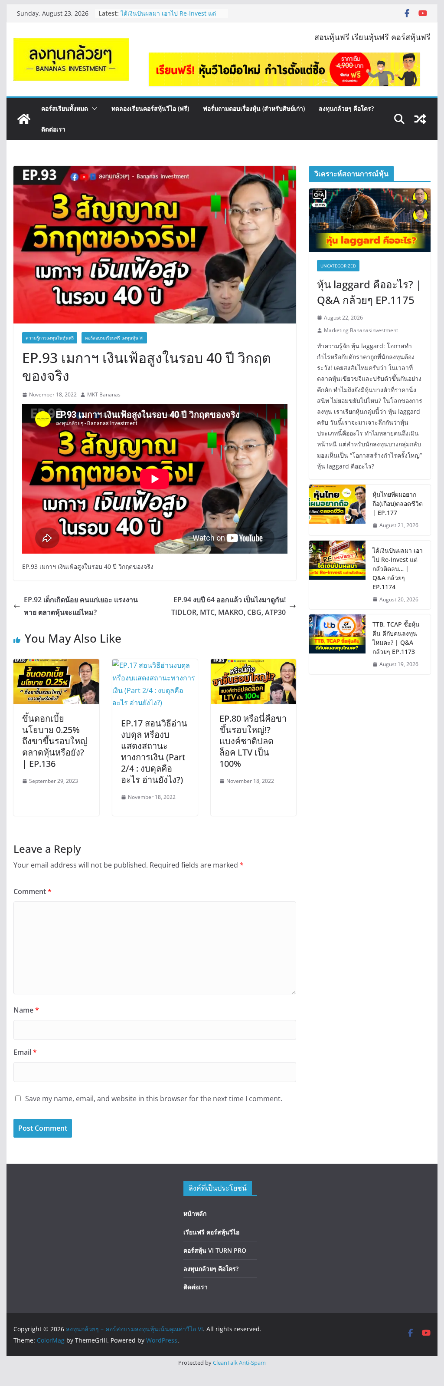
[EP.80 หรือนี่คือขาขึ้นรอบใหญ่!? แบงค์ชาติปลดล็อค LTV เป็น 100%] (253, 665)
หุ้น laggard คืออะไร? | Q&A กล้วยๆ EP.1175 (369, 292)
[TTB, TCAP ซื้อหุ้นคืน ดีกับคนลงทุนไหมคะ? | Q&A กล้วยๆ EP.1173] (337, 644)
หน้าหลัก (194, 1213)
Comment (32, 891)
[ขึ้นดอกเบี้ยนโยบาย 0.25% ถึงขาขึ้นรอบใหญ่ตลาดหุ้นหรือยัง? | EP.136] (56, 665)
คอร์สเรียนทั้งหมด (64, 108)
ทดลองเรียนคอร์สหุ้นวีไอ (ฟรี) (150, 108)
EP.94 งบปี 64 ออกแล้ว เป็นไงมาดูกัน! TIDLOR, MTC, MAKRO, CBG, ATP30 (228, 606)
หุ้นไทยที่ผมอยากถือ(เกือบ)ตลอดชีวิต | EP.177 (397, 503)
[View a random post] (420, 119)
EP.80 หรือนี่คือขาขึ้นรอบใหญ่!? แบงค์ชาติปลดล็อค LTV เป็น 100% (253, 741)
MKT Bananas (104, 394)
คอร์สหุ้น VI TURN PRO (214, 1250)
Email (25, 1052)
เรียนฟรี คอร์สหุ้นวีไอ (211, 1232)
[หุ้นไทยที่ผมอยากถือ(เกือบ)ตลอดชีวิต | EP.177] (337, 510)
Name (26, 1010)
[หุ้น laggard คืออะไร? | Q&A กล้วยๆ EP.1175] (369, 220)
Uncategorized (338, 266)
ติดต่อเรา (53, 129)
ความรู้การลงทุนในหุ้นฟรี (50, 338)
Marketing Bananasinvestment (361, 330)
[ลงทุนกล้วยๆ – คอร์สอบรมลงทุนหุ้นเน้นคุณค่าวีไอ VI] (23, 119)
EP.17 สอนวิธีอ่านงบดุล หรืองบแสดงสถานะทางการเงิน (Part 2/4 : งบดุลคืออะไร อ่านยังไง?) (154, 751)
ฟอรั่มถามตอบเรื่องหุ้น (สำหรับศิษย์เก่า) (254, 108)
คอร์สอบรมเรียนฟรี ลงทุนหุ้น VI (114, 338)
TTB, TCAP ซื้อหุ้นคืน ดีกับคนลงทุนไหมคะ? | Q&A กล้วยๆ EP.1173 (396, 638)
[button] (93, 108)
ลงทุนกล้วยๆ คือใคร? (346, 108)
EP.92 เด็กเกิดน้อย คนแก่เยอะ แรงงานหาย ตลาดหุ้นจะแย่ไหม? (81, 606)
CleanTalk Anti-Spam (239, 1362)
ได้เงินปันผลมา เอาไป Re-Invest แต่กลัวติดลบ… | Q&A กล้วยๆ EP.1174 (168, 17)
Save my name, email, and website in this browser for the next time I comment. (153, 1098)
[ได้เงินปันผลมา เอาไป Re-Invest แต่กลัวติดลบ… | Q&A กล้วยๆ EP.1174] (337, 575)
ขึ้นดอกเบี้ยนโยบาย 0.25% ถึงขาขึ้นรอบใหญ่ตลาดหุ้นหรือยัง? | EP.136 (55, 741)
